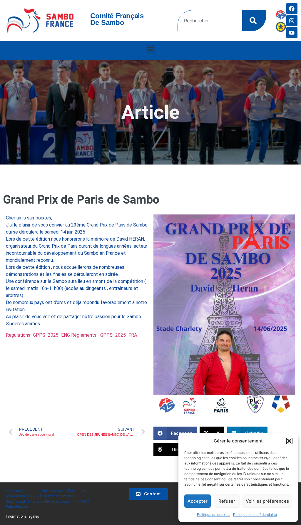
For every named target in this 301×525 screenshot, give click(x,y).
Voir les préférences (267, 501)
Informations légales (22, 516)
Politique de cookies (213, 514)
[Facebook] (291, 8)
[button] (289, 441)
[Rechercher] (254, 20)
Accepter (198, 501)
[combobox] (210, 20)
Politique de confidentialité (255, 514)
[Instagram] (291, 20)
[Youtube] (291, 32)
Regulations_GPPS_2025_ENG (38, 335)
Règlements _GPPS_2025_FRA (104, 335)
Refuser (226, 501)
